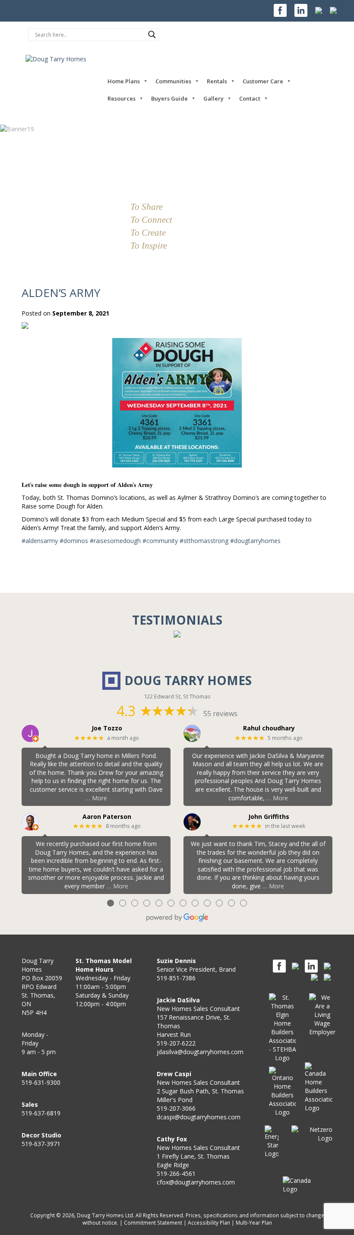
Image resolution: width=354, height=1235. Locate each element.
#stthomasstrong (204, 541)
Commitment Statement (153, 1222)
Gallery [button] (213, 98)
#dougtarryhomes (255, 541)
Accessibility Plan (209, 1222)
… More (96, 798)
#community (160, 541)
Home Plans (123, 81)
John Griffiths (268, 817)
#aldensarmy (40, 541)
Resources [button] (121, 98)
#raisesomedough (115, 541)
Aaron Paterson (106, 817)
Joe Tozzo (107, 728)
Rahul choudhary (269, 728)
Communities (173, 81)
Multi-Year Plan (254, 1222)
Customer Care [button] (263, 81)
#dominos (74, 541)
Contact (249, 98)
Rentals (217, 81)
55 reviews (220, 713)
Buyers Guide (169, 98)
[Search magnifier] (152, 34)
